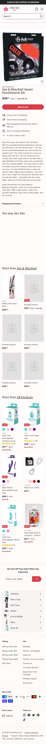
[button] (7, 443)
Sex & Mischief (8, 86)
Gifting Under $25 (9, 646)
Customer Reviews (30, 667)
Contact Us (27, 663)
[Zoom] (42, 81)
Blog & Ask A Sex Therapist (30, 673)
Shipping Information (11, 203)
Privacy (5, 736)
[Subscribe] (36, 579)
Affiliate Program (30, 679)
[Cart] (37, 9)
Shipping (26, 646)
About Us (27, 655)
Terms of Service (31, 732)
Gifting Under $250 (10, 659)
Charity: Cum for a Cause (33, 659)
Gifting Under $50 (9, 651)
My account (27, 683)
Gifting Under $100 (10, 655)
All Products (25, 397)
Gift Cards (6, 663)
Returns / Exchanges (31, 651)
